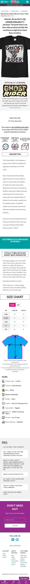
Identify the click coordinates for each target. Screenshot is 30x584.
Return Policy (23, 563)
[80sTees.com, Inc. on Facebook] (13, 539)
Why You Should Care (14, 108)
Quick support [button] (24, 578)
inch (12, 305)
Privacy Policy (14, 561)
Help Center (23, 555)
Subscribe (15, 525)
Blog (12, 555)
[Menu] (2, 2)
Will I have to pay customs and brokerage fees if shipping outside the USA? (13, 453)
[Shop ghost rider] (15, 96)
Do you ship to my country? (13, 447)
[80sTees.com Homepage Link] (15, 3)
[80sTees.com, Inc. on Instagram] (17, 539)
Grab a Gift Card (15, 546)
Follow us (15, 536)
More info (22, 277)
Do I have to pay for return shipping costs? (13, 480)
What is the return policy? (13, 474)
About (13, 557)
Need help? (15, 371)
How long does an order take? (12, 493)
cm (18, 305)
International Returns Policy (12, 281)
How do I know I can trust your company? (13, 486)
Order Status (23, 557)
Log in (4, 553)
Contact (13, 559)
